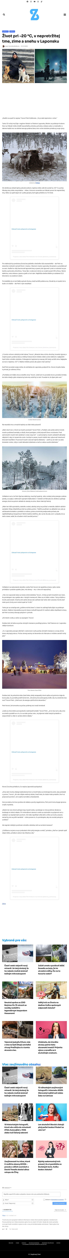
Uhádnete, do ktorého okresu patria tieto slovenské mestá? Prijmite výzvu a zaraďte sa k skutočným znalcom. (50, 1047)
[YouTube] (34, 1)
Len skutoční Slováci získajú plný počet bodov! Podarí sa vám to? (51, 1127)
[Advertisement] (34, 922)
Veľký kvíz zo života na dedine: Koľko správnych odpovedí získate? (49, 1005)
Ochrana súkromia (34, 1243)
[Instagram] (31, 1)
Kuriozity (5, 31)
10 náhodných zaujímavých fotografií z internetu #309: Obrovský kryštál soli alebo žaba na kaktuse (50, 1092)
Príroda (12, 31)
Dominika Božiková (14, 46)
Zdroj (4, 904)
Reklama (11, 1243)
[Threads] (38, 1)
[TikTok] (41, 1)
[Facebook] (27, 1)
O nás (17, 1243)
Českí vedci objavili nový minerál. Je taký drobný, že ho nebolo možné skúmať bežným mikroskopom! (16, 970)
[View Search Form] (4, 14)
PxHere (38, 183)
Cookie (58, 1243)
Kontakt (24, 1243)
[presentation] (17, 953)
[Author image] (3, 46)
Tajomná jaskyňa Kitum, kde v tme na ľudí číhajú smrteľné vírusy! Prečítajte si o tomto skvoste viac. (17, 1046)
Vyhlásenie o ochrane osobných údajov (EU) (34, 1244)
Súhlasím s (54, 1199)
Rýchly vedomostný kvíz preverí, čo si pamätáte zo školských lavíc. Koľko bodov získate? (50, 1165)
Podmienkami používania (57, 1199)
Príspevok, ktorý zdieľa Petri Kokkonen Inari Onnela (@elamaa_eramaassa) (34, 256)
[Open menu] (65, 14)
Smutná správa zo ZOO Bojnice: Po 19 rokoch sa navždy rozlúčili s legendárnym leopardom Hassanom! (15, 1007)
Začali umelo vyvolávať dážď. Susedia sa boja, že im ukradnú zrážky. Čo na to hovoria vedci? (51, 970)
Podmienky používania (48, 1243)
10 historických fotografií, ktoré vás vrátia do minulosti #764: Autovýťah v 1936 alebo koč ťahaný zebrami (17, 1128)
